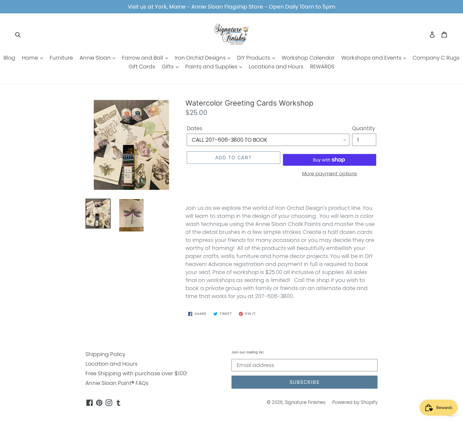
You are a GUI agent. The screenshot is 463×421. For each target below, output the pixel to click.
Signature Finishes (305, 402)
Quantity (363, 128)
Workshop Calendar (308, 57)
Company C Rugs (436, 57)
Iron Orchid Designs (201, 57)
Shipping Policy (105, 354)
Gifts (168, 66)
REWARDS (322, 66)
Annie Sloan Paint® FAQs (116, 383)
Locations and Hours (276, 66)
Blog (9, 57)
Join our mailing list (248, 352)
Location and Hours (111, 364)
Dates (194, 128)
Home (30, 57)
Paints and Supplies (212, 66)
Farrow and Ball (143, 57)
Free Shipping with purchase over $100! (136, 373)
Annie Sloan (96, 57)
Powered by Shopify (355, 402)
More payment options (329, 173)
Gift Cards (142, 66)
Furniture (61, 57)
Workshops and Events (372, 57)
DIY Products (254, 57)
